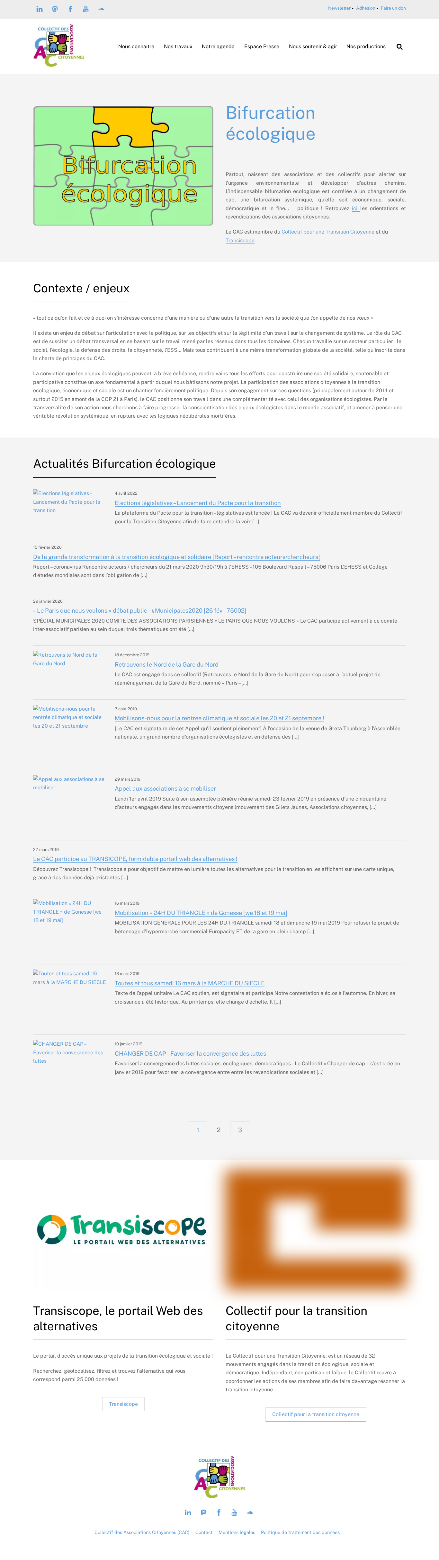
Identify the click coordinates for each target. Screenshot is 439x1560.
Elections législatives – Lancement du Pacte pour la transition (198, 503)
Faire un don (393, 8)
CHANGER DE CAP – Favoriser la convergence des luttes (190, 1053)
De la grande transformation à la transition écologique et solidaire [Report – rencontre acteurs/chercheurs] (176, 557)
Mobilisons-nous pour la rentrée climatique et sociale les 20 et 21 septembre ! (219, 718)
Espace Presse (261, 46)
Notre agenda (218, 46)
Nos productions (366, 46)
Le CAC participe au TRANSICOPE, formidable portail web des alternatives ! (135, 858)
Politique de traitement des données (300, 1532)
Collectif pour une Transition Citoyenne (328, 232)
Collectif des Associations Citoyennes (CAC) (141, 1532)
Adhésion (365, 8)
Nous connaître (136, 46)
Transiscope (240, 240)
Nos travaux (178, 46)
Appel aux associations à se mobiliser (165, 788)
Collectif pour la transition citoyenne (315, 1414)
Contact (204, 1532)
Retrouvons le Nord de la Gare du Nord (167, 664)
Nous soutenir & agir (313, 46)
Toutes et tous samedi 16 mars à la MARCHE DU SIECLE (189, 983)
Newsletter (339, 8)
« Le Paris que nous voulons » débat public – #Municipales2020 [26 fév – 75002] (139, 610)
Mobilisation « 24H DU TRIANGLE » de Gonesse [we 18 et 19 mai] (201, 912)
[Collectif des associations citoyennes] (59, 63)
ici (356, 208)
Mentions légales (237, 1532)
